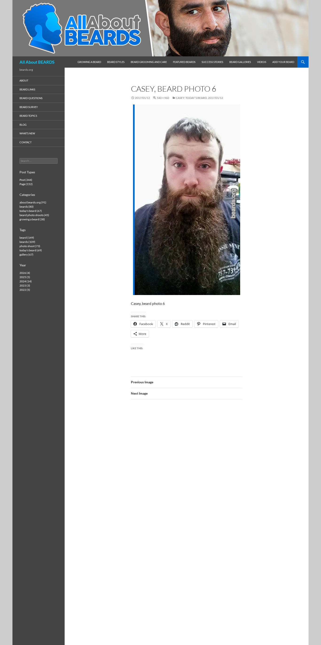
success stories (212, 61)
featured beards (184, 61)
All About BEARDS (37, 62)
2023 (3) (25, 285)
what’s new (27, 133)
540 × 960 (163, 98)
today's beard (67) (31, 211)
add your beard (283, 61)
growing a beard (89, 61)
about (24, 80)
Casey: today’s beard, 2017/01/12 (199, 98)
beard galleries (240, 61)
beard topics (28, 115)
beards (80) (27, 206)
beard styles (116, 61)
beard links (27, 89)
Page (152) (26, 184)
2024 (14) (26, 281)
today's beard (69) (31, 250)
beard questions (31, 98)
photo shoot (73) (30, 246)
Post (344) (26, 180)
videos (261, 61)
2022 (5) (25, 289)
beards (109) (27, 242)
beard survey (29, 107)
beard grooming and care (149, 61)
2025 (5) (25, 277)
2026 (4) (25, 273)
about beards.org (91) (33, 202)
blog (23, 124)
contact (25, 142)
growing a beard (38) (32, 219)
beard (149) (27, 237)
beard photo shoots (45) (34, 215)
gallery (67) (26, 254)
